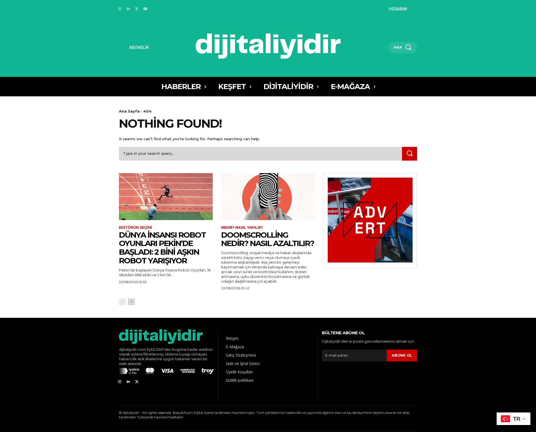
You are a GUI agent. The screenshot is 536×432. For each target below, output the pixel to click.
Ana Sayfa (129, 111)
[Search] (409, 154)
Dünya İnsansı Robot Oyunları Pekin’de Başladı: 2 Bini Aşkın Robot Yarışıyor (162, 247)
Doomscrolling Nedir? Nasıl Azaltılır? (267, 239)
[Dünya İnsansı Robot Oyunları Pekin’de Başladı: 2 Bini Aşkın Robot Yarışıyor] (166, 196)
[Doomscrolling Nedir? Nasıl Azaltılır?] (268, 196)
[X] (137, 9)
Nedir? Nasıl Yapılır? (242, 228)
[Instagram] (120, 9)
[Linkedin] (128, 9)
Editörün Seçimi (135, 228)
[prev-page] (122, 301)
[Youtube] (145, 9)
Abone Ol (402, 355)
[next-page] (131, 301)
